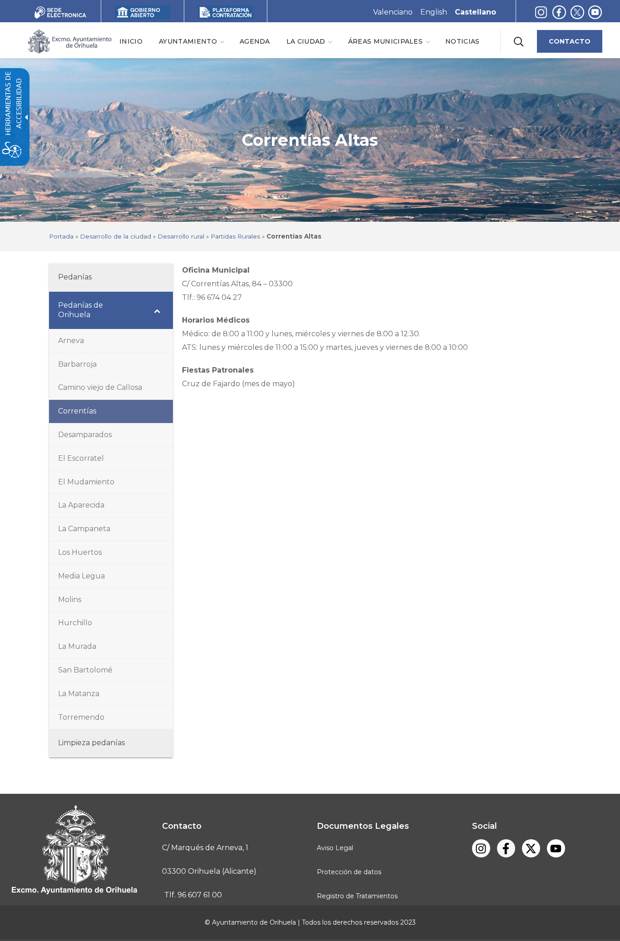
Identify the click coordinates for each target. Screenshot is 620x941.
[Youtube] (595, 12)
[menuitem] (131, 41)
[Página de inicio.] (69, 40)
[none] (191, 41)
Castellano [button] (475, 12)
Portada (61, 236)
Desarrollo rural (180, 236)
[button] (518, 41)
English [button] (433, 12)
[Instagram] (541, 12)
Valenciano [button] (393, 12)
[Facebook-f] (559, 12)
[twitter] (579, 12)
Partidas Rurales (235, 236)
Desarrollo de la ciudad (115, 236)
